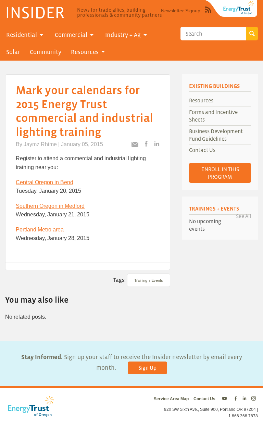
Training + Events (148, 280)
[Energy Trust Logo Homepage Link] (29, 413)
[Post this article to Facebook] (146, 144)
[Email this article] (135, 145)
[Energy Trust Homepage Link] (239, 7)
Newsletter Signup (180, 10)
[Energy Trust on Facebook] (236, 398)
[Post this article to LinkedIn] (157, 144)
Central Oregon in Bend (44, 182)
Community (45, 52)
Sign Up (147, 368)
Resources (85, 52)
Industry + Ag (123, 34)
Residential (21, 34)
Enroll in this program (220, 173)
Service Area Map (171, 398)
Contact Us (202, 150)
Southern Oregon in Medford (50, 206)
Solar (13, 52)
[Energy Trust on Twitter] (225, 398)
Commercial (71, 34)
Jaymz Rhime (40, 144)
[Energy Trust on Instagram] (254, 398)
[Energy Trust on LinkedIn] (244, 398)
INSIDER (34, 12)
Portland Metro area (40, 229)
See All (243, 216)
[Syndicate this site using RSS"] (208, 14)
